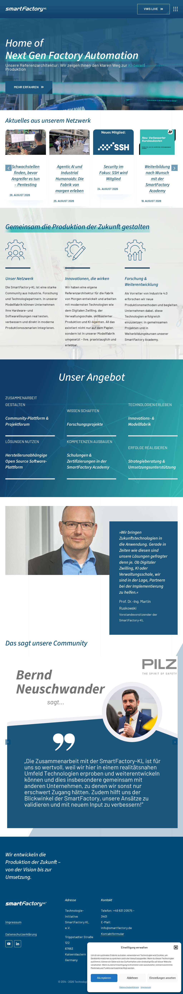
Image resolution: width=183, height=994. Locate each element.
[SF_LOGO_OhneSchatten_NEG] (25, 8)
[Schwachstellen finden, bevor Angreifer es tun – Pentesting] (25, 131)
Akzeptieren (104, 977)
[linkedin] (17, 951)
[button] (176, 947)
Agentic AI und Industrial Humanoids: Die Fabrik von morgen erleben (69, 179)
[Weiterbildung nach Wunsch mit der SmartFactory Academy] (157, 131)
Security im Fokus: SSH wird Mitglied (113, 173)
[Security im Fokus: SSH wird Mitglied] (113, 131)
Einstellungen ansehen (162, 977)
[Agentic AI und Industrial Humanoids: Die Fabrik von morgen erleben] (69, 131)
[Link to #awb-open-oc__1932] (175, 9)
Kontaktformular (112, 941)
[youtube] (8, 951)
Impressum (146, 987)
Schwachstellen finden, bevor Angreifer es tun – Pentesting (26, 176)
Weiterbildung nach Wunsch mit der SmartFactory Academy (157, 179)
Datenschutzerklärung (129, 987)
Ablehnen (132, 977)
